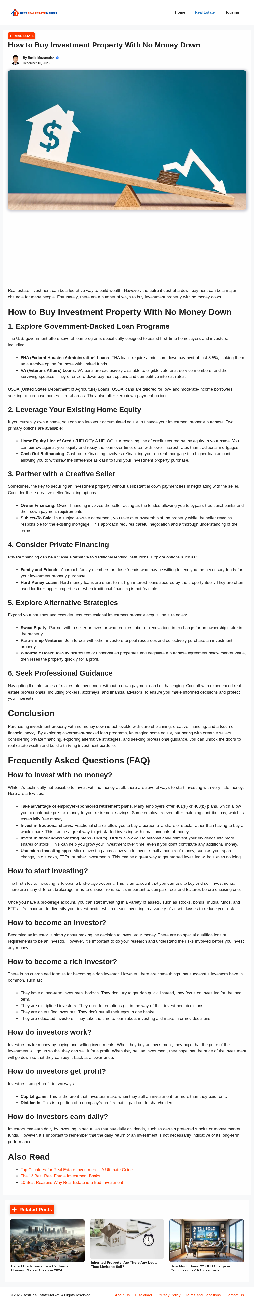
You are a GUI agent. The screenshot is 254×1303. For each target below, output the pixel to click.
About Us (122, 1295)
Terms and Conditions (203, 1295)
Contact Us (235, 1295)
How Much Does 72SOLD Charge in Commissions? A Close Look (200, 1268)
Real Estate (205, 12)
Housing (231, 12)
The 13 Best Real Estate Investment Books (60, 1176)
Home (180, 12)
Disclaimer (143, 1295)
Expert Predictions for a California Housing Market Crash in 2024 (39, 1268)
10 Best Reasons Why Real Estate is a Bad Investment (72, 1182)
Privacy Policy (169, 1295)
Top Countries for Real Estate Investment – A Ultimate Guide (77, 1169)
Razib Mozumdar (41, 58)
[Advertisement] (127, 250)
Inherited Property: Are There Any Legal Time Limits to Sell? (124, 1264)
